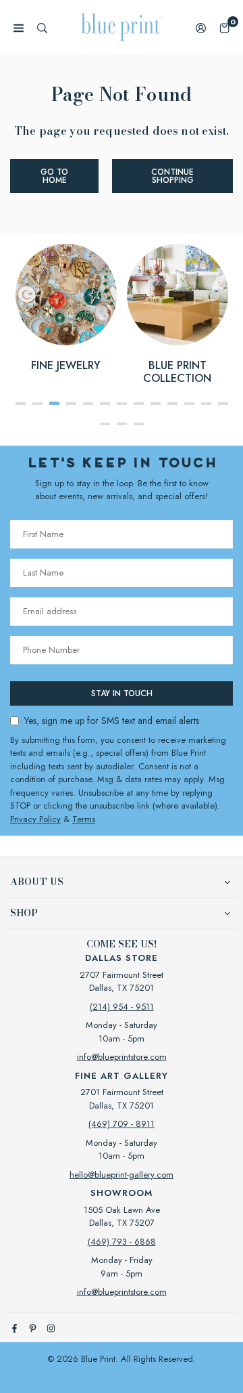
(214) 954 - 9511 (122, 1006)
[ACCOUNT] (201, 27)
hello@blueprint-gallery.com (121, 1174)
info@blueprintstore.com (122, 1056)
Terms (83, 819)
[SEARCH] (42, 27)
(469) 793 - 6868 (122, 1241)
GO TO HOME (54, 176)
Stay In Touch (122, 693)
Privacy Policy (35, 819)
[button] (224, 27)
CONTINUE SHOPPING (172, 176)
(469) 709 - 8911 (121, 1123)
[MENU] (18, 27)
